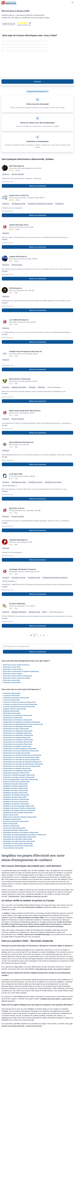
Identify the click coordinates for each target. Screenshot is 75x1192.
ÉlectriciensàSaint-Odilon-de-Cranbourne (17, 676)
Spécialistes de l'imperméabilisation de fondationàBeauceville (24, 835)
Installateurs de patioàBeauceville (15, 797)
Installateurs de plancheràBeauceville (16, 804)
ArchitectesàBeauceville (11, 693)
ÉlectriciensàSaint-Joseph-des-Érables (16, 678)
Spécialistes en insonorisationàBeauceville (17, 843)
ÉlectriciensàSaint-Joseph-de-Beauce (16, 665)
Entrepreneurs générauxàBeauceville (16, 773)
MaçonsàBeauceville (10, 815)
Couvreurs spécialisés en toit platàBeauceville (19, 706)
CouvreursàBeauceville (11, 700)
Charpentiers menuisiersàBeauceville (16, 698)
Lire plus (4, 239)
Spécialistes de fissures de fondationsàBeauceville (20, 832)
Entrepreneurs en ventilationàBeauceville (17, 771)
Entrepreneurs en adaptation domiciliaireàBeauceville (21, 722)
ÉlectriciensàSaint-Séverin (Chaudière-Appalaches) (21, 671)
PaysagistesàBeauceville (12, 819)
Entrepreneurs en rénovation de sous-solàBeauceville (21, 766)
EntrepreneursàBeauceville (12, 718)
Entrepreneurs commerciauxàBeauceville (17, 720)
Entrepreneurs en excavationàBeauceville (17, 744)
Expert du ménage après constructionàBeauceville (20, 779)
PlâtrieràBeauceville (10, 824)
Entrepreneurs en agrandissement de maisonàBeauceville (23, 724)
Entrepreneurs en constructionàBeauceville (18, 740)
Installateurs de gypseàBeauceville (15, 793)
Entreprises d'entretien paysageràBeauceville (19, 775)
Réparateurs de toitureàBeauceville (15, 830)
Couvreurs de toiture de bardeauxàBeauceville (19, 702)
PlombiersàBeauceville (11, 826)
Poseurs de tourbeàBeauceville (14, 828)
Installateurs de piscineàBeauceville (15, 801)
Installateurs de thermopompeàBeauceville (18, 812)
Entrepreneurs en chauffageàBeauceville (17, 733)
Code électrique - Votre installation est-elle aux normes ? (28, 896)
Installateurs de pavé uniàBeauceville (16, 799)
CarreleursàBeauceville (11, 695)
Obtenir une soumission (37, 186)
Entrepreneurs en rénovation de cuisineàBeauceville (21, 757)
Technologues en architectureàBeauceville (18, 846)
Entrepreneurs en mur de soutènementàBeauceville (21, 751)
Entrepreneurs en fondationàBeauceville (17, 746)
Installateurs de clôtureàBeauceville (15, 790)
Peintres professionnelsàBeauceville (16, 821)
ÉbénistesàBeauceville (11, 711)
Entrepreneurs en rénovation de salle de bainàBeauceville (23, 764)
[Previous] (27, 635)
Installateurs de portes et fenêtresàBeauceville (19, 808)
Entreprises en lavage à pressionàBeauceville (19, 777)
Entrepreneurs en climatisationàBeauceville (18, 735)
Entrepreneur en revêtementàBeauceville (17, 715)
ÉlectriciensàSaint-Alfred (12, 682)
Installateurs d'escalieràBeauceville (15, 784)
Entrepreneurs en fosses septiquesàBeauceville (19, 748)
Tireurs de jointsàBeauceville (13, 848)
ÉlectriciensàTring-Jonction (12, 669)
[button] (72, 2)
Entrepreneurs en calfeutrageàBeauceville (17, 731)
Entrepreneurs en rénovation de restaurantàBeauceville (22, 762)
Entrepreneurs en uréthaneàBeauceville (17, 768)
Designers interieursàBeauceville (14, 709)
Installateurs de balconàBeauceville (15, 788)
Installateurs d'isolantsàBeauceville (15, 786)
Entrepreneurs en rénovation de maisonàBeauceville (21, 759)
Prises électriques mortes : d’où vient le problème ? (53, 969)
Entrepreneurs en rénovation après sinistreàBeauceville (22, 755)
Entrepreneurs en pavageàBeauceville (16, 753)
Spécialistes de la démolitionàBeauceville (17, 839)
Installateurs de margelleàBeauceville (16, 795)
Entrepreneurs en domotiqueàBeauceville (17, 742)
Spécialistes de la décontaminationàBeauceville (19, 837)
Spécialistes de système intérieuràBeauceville (19, 841)
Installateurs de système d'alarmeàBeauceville (19, 810)
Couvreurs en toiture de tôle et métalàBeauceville (20, 704)
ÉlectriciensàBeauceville (11, 713)
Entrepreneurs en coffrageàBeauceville (16, 737)
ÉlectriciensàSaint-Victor (11, 667)
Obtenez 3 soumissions (37, 652)
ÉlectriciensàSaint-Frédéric (12, 674)
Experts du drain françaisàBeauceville (16, 782)
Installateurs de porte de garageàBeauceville (18, 806)
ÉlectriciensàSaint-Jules (11, 680)
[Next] (47, 635)
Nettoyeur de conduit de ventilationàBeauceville (19, 817)
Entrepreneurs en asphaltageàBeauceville (17, 726)
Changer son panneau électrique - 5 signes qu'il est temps (21, 1026)
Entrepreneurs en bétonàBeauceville (16, 729)
